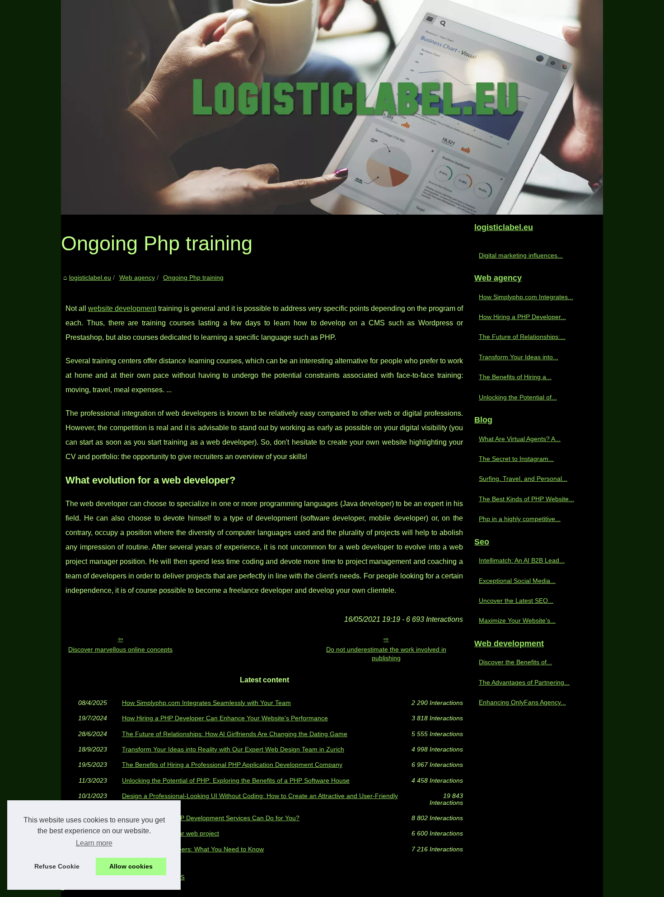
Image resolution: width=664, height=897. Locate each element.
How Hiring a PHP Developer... (522, 316)
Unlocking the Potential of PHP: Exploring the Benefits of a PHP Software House (236, 780)
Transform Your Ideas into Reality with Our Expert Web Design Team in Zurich (233, 749)
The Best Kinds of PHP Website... (526, 499)
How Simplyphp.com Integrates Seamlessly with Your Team (206, 703)
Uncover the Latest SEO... (516, 600)
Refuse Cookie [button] (56, 866)
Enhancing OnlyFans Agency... (522, 702)
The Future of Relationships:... (522, 336)
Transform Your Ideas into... (518, 357)
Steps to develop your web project (170, 833)
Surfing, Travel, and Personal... (523, 478)
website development (122, 308)
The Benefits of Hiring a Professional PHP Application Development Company (232, 764)
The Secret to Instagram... (516, 458)
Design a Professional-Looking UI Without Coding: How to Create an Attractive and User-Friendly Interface (260, 799)
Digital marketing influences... (521, 255)
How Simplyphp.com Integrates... (526, 297)
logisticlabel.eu (90, 277)
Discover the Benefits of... (515, 662)
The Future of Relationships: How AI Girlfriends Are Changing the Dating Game (234, 734)
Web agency (137, 277)
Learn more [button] (94, 843)
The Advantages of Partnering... (524, 682)
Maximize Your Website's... (517, 620)
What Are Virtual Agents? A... (520, 438)
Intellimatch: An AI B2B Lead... (522, 560)
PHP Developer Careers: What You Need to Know (193, 849)
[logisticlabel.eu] (332, 107)
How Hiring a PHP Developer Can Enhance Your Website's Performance (225, 718)
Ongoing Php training (193, 277)
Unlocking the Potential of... (518, 397)
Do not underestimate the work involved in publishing (386, 654)
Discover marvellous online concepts (120, 649)
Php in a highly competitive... (520, 518)
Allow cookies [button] (131, 866)
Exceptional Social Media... (517, 580)
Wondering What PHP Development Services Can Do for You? (210, 818)
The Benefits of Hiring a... (515, 376)
